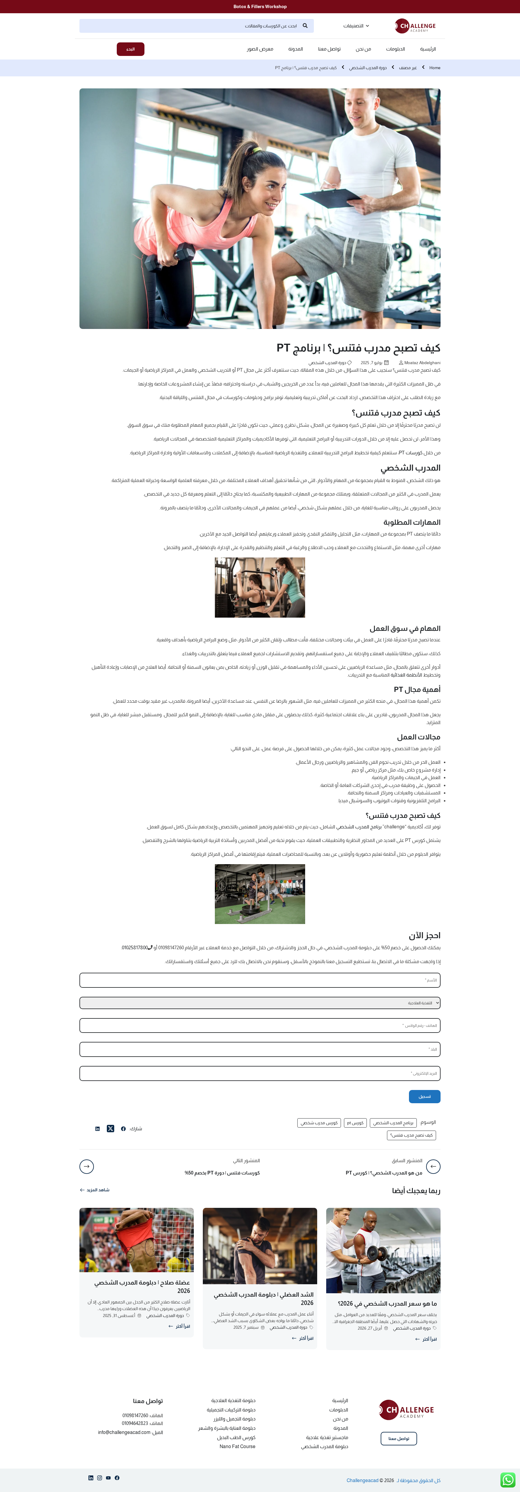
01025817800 (135, 947)
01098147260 (135, 1415)
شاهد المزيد (98, 1189)
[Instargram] (99, 1479)
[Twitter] (110, 1128)
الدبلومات (395, 49)
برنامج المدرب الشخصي (359, 826)
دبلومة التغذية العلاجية (233, 1400)
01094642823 (135, 1423)
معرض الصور (260, 49)
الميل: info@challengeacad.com (130, 1432)
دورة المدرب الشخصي (368, 67)
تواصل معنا (329, 49)
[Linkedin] (90, 1479)
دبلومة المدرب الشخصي (324, 1446)
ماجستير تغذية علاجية (327, 1437)
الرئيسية (428, 49)
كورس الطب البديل (236, 1437)
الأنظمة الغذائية (406, 674)
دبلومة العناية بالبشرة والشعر (226, 1428)
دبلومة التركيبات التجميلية (231, 1409)
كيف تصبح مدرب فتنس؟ (411, 1135)
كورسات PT (410, 452)
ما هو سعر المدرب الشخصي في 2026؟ (387, 1303)
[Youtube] (108, 1479)
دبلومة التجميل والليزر (234, 1418)
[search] (305, 25)
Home (435, 67)
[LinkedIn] (97, 1129)
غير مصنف (408, 67)
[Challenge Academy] (418, 25)
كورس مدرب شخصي (319, 1122)
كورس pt (355, 1122)
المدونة (295, 49)
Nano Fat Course (237, 1446)
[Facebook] (123, 1129)
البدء (130, 49)
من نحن (363, 49)
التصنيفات (353, 25)
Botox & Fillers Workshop (260, 6)
